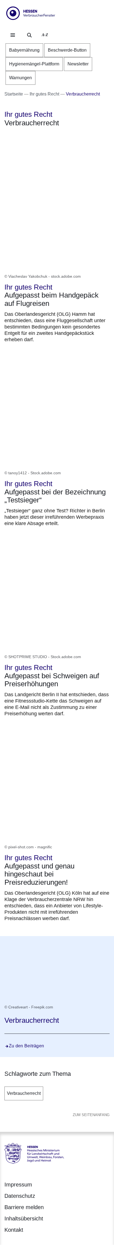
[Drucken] (51, 137)
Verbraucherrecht (24, 1093)
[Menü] (12, 35)
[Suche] (29, 35)
